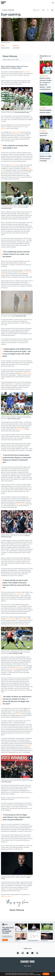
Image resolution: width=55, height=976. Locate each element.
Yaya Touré (28, 745)
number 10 (20, 667)
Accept (45, 974)
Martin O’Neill (16, 132)
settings (38, 974)
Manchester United (25, 373)
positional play (20, 504)
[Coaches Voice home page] (4, 2)
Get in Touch (27, 966)
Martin (13, 384)
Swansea (18, 713)
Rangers (3, 128)
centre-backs (15, 165)
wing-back (13, 669)
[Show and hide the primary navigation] (53, 3)
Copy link (37, 10)
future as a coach (6, 896)
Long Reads (4, 10)
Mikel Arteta (26, 71)
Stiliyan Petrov (19, 429)
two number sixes (19, 594)
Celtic (23, 126)
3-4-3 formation (10, 618)
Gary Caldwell (24, 618)
